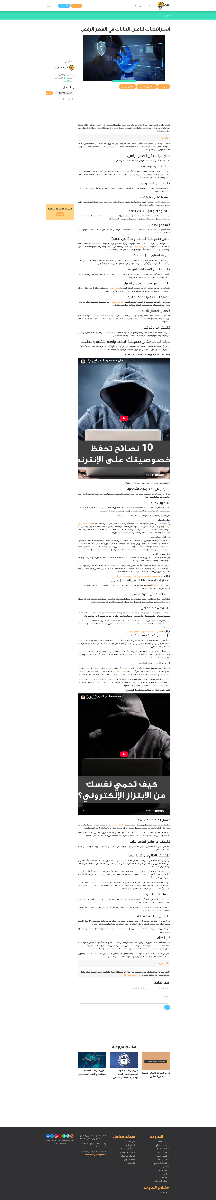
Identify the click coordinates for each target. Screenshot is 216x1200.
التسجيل (64, 6)
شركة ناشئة (157, 585)
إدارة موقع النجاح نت (132, 975)
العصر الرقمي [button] (127, 86)
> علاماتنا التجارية (129, 1159)
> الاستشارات (163, 1170)
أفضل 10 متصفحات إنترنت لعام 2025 (145, 631)
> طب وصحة (163, 1159)
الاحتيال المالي (115, 288)
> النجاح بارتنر (130, 1145)
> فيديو (166, 1167)
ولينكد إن (101, 882)
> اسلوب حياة (163, 1152)
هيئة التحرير (61, 67)
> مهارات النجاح (162, 1145)
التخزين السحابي (116, 825)
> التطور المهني (162, 1156)
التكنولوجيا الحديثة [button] (146, 86)
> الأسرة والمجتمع (161, 1163)
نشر (167, 1007)
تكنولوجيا (59, 78)
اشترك (60, 214)
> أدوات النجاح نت (161, 1181)
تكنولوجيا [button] (164, 86)
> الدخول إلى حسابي (128, 1156)
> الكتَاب (165, 1177)
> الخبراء (165, 1174)
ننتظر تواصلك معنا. (98, 1147)
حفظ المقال (67, 81)
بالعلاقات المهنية (118, 302)
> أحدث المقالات (162, 1141)
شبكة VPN (147, 929)
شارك (49, 93)
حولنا (72, 1140)
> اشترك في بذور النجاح (127, 1149)
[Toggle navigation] (49, 6)
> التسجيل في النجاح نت (127, 1152)
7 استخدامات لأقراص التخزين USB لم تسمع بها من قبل (138, 576)
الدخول (77, 6)
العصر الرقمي (112, 146)
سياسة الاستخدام (51, 1140)
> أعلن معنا (132, 1141)
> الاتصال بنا (131, 1163)
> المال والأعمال (162, 1149)
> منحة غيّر (164, 1192)
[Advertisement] (124, 105)
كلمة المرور (117, 671)
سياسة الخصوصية (63, 1140)
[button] (124, 137)
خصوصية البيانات (139, 246)
